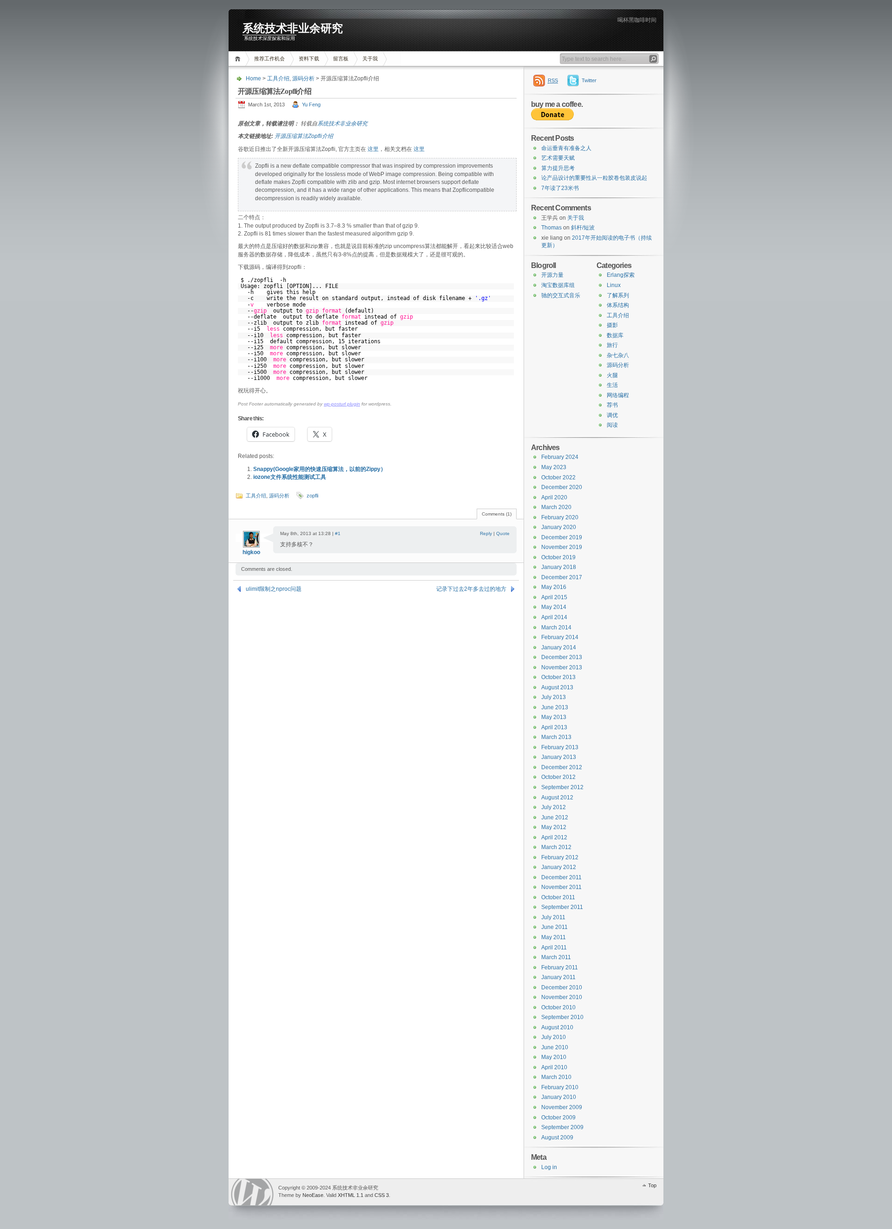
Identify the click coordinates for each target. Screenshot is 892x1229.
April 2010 (554, 1067)
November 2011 (561, 887)
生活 (612, 385)
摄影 (612, 325)
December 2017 (561, 577)
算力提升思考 (558, 168)
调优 (612, 415)
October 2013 (558, 677)
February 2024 (559, 457)
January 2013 (558, 757)
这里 (373, 149)
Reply (486, 533)
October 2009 (558, 1117)
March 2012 (556, 847)
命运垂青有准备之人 (566, 148)
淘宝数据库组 (558, 285)
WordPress (252, 1192)
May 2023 (553, 467)
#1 (338, 533)
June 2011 (554, 927)
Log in (549, 1167)
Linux (614, 285)
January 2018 (558, 567)
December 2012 (561, 767)
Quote (503, 533)
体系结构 (618, 305)
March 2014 (556, 627)
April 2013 (554, 727)
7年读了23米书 (560, 188)
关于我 (370, 58)
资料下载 (309, 58)
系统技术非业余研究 (293, 28)
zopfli (312, 495)
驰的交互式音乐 (560, 295)
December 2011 (561, 877)
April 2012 (554, 837)
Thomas (551, 227)
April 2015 (554, 597)
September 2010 (562, 1017)
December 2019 (561, 537)
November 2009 (561, 1107)
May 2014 (553, 607)
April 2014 (554, 617)
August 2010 (557, 1027)
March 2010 (556, 1077)
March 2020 (556, 507)
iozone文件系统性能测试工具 (289, 477)
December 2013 (561, 657)
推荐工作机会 (269, 58)
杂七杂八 (618, 355)
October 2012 (558, 777)
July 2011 (553, 917)
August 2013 (557, 687)
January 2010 (558, 1097)
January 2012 (558, 867)
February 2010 (559, 1087)
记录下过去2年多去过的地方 (471, 589)
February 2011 (559, 967)
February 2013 (559, 747)
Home (239, 59)
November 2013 (561, 667)
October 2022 (558, 477)
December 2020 (561, 487)
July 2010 (553, 1037)
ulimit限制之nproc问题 (274, 589)
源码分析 (303, 78)
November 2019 (561, 547)
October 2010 (558, 1007)
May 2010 (553, 1057)
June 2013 (554, 707)
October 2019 (558, 557)
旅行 (612, 345)
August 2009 (557, 1137)
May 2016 (553, 587)
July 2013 (553, 697)
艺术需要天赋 (558, 158)
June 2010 (554, 1047)
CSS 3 (381, 1195)
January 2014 (558, 647)
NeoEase (312, 1195)
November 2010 (561, 997)
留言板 (340, 58)
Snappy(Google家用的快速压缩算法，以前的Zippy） (319, 469)
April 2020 (554, 497)
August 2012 (557, 797)
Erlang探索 (621, 275)
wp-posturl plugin (342, 403)
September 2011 (562, 907)
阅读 (612, 425)
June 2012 (554, 817)
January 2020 (558, 527)
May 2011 (553, 937)
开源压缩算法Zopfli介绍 (304, 136)
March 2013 (556, 737)
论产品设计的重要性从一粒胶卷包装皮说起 (594, 178)
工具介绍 (278, 78)
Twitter (589, 80)
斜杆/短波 (583, 227)
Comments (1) (497, 513)
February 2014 (559, 637)
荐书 (612, 405)
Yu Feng (311, 104)
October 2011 (558, 897)
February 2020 (559, 517)
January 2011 (558, 977)
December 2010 (561, 987)
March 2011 (556, 957)
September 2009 (562, 1127)
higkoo (251, 552)
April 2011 (554, 947)
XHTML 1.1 (350, 1195)
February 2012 (559, 857)
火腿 (612, 375)
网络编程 (618, 395)
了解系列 (618, 295)
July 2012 (553, 807)
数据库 (615, 335)
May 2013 (553, 717)
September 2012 (562, 787)
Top (652, 1185)
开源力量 (552, 275)
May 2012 (553, 827)
